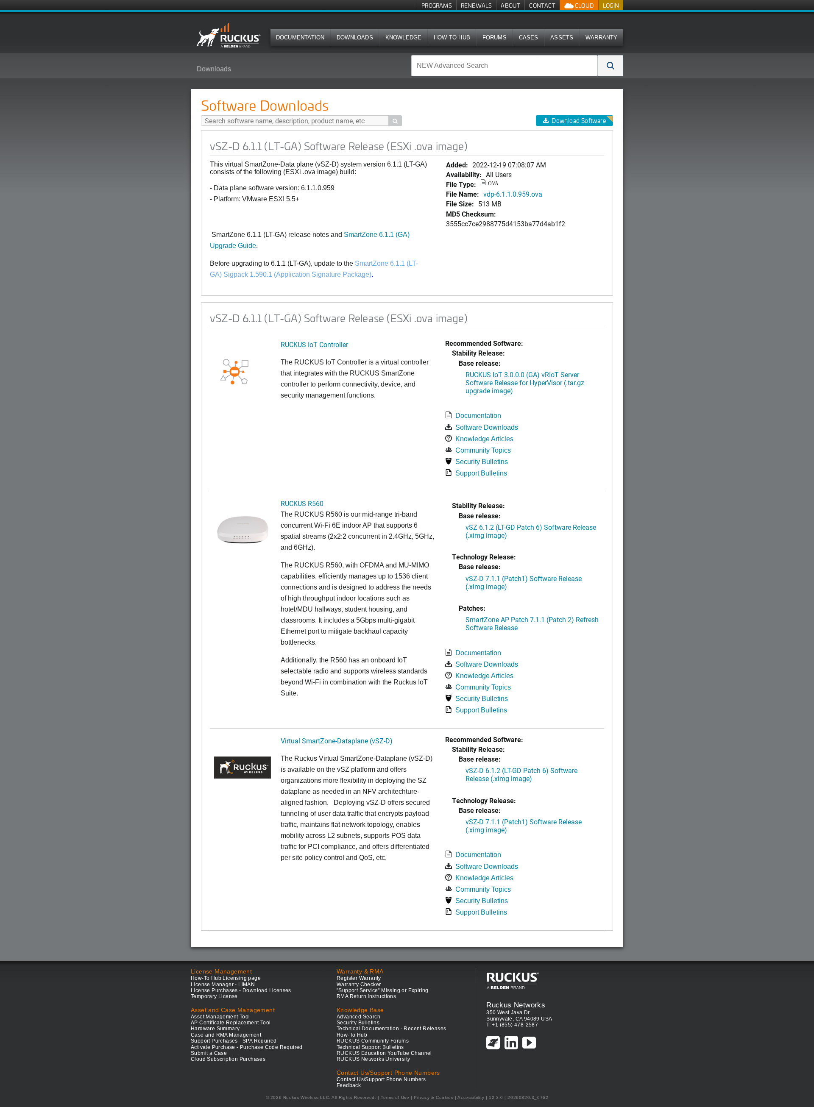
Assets (561, 37)
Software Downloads (486, 427)
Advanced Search (358, 1017)
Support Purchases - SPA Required (234, 1041)
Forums (494, 37)
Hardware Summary (215, 1029)
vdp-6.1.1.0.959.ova (512, 193)
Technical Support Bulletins (370, 1047)
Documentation (300, 37)
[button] (610, 65)
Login (611, 5)
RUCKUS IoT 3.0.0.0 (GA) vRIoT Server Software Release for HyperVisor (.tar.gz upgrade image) (525, 382)
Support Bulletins (481, 473)
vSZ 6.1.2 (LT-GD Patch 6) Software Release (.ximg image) (531, 531)
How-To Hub (452, 37)
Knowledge (403, 37)
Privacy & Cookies (433, 1097)
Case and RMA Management (226, 1035)
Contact (542, 5)
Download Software (579, 121)
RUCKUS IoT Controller (314, 344)
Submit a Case (209, 1053)
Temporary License (214, 996)
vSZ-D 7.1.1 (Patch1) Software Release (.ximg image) (524, 582)
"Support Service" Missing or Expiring (383, 990)
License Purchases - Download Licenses (241, 990)
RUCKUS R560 (302, 503)
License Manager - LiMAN (223, 984)
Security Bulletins (481, 461)
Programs (436, 5)
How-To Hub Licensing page (226, 978)
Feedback (349, 1085)
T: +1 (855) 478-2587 (512, 1025)
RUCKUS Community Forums (373, 1041)
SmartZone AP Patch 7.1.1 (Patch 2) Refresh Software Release (532, 623)
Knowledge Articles (484, 438)
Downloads (355, 37)
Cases (528, 37)
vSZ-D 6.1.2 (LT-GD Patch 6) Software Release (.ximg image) (521, 774)
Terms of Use (395, 1097)
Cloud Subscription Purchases (228, 1059)
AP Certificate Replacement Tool (230, 1023)
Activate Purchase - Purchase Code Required (247, 1047)
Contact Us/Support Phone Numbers (381, 1079)
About (510, 5)
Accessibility (470, 1097)
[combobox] (504, 65)
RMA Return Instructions (366, 996)
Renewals (476, 5)
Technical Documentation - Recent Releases (391, 1029)
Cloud (584, 5)
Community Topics (483, 450)
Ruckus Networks (515, 1005)
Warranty (601, 37)
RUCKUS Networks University (373, 1059)
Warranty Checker (359, 984)
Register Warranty (359, 978)
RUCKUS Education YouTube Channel (384, 1053)
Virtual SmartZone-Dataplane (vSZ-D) (337, 740)
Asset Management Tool (220, 1017)
